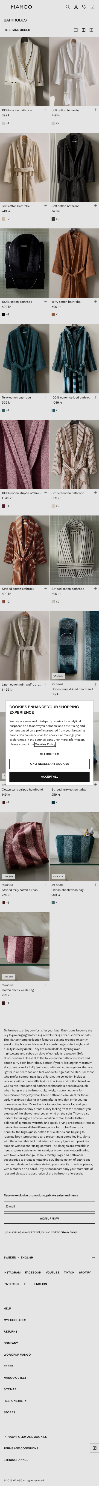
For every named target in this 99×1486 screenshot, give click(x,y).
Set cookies (49, 754)
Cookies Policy (45, 744)
